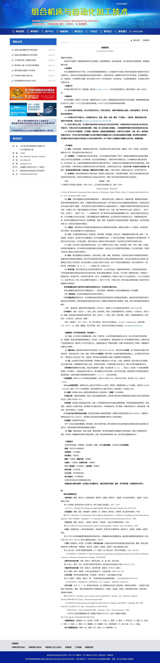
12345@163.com (136, 326)
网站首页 (20, 31)
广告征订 (93, 31)
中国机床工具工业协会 (53, 647)
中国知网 (68, 647)
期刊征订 (108, 31)
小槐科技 (110, 655)
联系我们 (122, 31)
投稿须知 (64, 31)
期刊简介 (35, 31)
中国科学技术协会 (18, 647)
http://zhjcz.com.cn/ (101, 89)
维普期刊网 (89, 647)
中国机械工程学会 (34, 647)
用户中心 (49, 31)
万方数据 (78, 647)
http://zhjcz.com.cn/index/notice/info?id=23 (95, 121)
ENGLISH (138, 31)
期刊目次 (78, 31)
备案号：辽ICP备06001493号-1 (87, 655)
